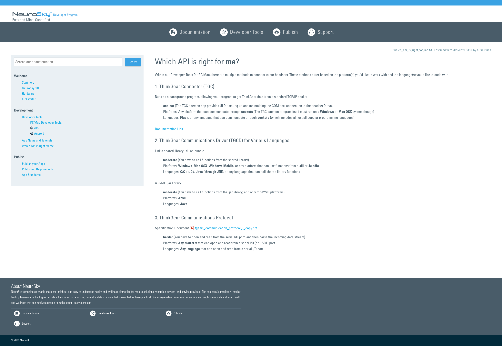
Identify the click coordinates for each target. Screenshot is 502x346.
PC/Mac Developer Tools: (46, 122)
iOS (36, 128)
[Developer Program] (31, 16)
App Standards (31, 175)
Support (325, 32)
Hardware (28, 93)
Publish (290, 32)
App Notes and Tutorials (37, 140)
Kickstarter (28, 99)
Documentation (194, 32)
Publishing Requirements (38, 169)
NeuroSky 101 (30, 88)
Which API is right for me (38, 146)
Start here (28, 82)
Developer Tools (246, 32)
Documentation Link (169, 129)
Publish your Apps (33, 164)
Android (39, 133)
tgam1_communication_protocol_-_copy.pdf (226, 228)
